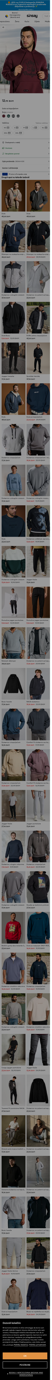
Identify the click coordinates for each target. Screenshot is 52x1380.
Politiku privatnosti (37, 1344)
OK (25, 1355)
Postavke (25, 1364)
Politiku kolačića (21, 1344)
